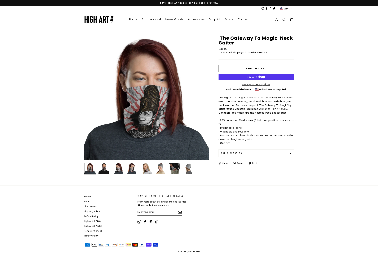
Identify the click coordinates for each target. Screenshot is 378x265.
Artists (228, 19)
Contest (243, 19)
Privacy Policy (91, 235)
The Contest (90, 206)
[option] (189, 3)
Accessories (196, 19)
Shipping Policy (92, 211)
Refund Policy (91, 216)
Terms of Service (93, 231)
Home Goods (174, 19)
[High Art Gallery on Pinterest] (151, 221)
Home (133, 19)
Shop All (214, 19)
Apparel (155, 19)
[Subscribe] (180, 212)
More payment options (256, 84)
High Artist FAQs (92, 221)
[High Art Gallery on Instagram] (139, 221)
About (87, 201)
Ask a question (231, 153)
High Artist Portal (93, 226)
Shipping (237, 52)
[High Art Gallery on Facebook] (145, 221)
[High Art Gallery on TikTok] (156, 221)
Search (87, 196)
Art (144, 19)
